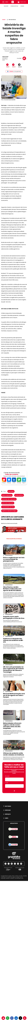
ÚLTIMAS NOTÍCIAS (14, 6)
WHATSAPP (6, 6)
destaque (11, 491)
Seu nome (7, 776)
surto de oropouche (8, 503)
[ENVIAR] (14, 791)
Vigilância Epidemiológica (9, 510)
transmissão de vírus (8, 507)
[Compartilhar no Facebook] (12, 1018)
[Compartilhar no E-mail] (21, 864)
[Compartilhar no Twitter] (20, 1018)
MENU (6, 2)
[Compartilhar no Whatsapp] (7, 1018)
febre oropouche (7, 495)
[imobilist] (3, 1018)
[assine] (24, 1018)
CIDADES (22, 6)
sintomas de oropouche (9, 499)
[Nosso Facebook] (9, 864)
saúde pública (19, 495)
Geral (3, 19)
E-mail (6, 782)
